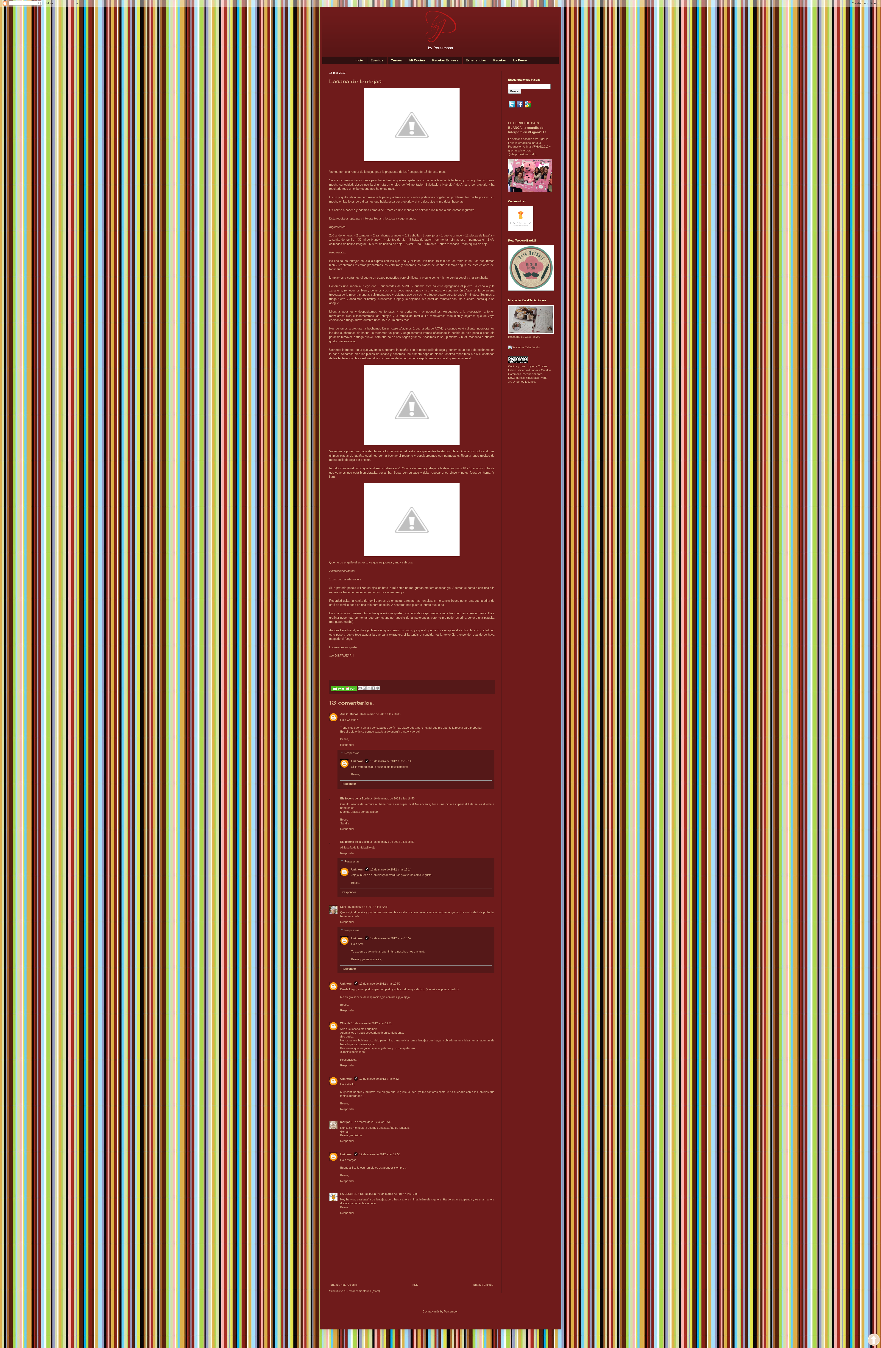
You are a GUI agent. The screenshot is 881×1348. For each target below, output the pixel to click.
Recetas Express (445, 60)
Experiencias (476, 60)
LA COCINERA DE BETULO (358, 1194)
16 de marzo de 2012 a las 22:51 (368, 907)
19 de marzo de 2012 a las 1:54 (370, 1122)
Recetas (499, 60)
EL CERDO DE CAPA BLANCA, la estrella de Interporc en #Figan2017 (527, 127)
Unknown (357, 761)
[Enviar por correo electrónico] (360, 688)
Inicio (358, 60)
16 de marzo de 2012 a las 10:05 (380, 714)
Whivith (345, 1023)
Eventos (377, 60)
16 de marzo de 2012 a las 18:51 (394, 841)
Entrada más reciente (343, 1284)
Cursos (396, 60)
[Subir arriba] (874, 1340)
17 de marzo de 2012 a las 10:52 (390, 938)
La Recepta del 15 (415, 171)
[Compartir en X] (368, 688)
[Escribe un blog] (364, 688)
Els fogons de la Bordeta (356, 798)
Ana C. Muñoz (349, 714)
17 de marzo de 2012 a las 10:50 (379, 983)
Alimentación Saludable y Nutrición (430, 184)
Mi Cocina (417, 60)
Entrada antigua (483, 1284)
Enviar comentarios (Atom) (363, 1291)
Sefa (343, 907)
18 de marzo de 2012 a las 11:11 (371, 1023)
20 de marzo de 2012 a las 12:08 (397, 1194)
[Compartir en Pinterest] (377, 688)
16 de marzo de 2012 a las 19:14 (390, 761)
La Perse (520, 60)
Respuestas (351, 753)
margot (345, 1122)
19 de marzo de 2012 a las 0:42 (379, 1078)
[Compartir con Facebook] (373, 688)
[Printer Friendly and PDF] (344, 689)
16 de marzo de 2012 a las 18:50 (394, 798)
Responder (347, 745)
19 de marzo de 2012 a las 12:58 (379, 1154)
